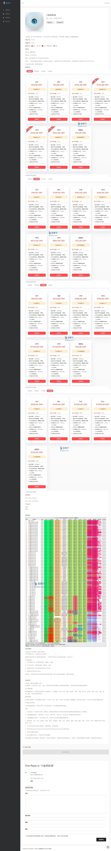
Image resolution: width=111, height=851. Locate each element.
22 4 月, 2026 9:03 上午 (36, 774)
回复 (31, 781)
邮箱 (26, 822)
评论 (26, 793)
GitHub (108, 3)
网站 (26, 829)
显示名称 (28, 815)
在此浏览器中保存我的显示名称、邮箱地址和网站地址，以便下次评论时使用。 (48, 836)
